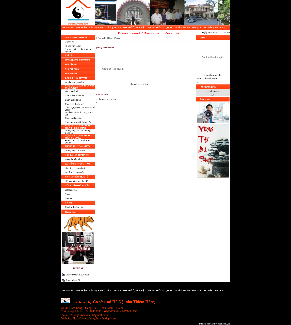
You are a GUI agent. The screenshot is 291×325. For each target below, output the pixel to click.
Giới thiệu (69, 42)
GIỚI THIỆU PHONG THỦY (77, 37)
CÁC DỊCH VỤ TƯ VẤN (100, 27)
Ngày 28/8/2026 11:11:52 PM (216, 32)
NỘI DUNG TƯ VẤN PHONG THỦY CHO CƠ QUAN (78, 127)
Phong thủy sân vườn (75, 151)
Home (111, 38)
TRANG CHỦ (67, 27)
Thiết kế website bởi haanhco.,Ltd (214, 324)
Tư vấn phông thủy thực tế (77, 60)
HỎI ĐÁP (219, 27)
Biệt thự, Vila (71, 190)
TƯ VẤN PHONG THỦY (185, 27)
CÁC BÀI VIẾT (206, 27)
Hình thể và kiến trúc (74, 96)
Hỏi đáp (68, 203)
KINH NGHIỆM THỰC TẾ (76, 177)
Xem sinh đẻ (71, 73)
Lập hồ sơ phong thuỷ (75, 168)
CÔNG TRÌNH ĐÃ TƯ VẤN (77, 185)
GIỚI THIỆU (81, 27)
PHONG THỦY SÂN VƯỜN (77, 146)
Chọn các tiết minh (73, 118)
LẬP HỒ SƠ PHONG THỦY (77, 164)
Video (117, 38)
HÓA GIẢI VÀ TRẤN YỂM (77, 155)
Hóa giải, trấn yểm (73, 159)
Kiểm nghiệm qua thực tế (76, 181)
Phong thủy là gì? (73, 46)
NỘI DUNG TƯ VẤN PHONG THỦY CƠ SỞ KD (78, 136)
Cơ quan (69, 198)
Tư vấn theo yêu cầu (74, 82)
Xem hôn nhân (72, 69)
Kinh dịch (69, 55)
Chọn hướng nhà (73, 100)
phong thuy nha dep (107, 99)
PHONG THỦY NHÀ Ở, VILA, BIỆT (130, 27)
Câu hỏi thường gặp (74, 207)
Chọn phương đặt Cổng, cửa (78, 122)
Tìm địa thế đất (71, 91)
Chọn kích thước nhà (74, 104)
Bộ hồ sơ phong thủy (74, 172)
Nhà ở (68, 194)
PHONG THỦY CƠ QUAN (160, 27)
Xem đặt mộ (70, 64)
